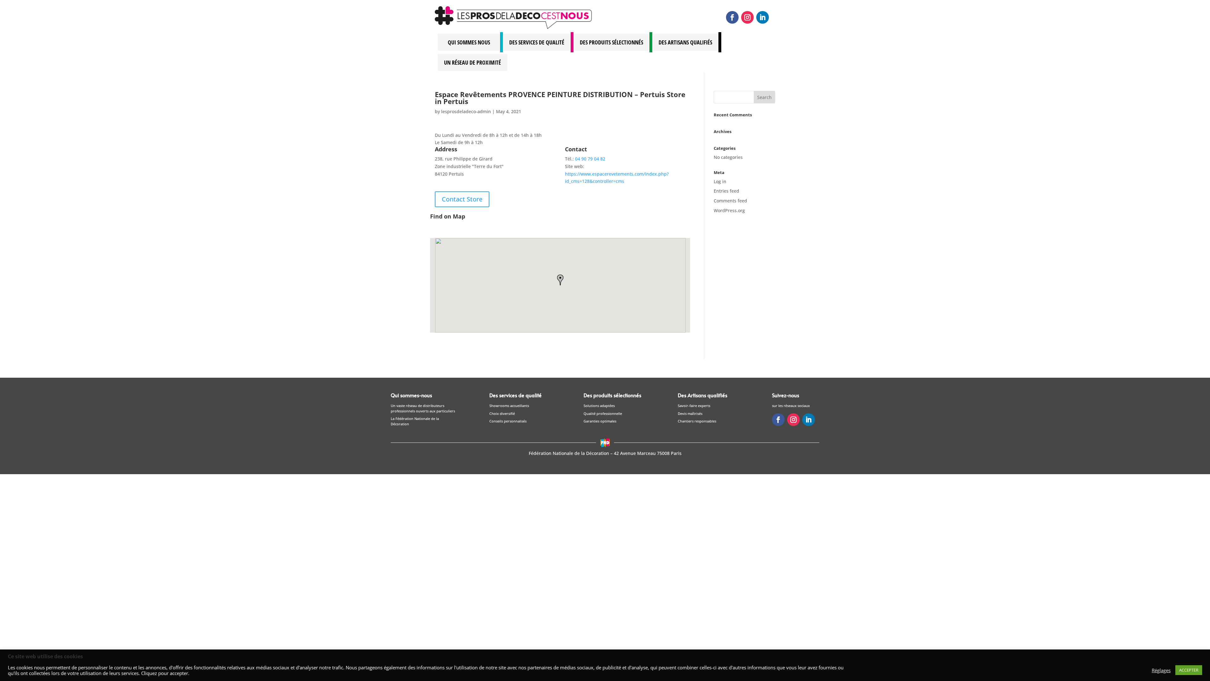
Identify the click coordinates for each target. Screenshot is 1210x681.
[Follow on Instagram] (747, 17)
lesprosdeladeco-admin (466, 111)
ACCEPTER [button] (1188, 670)
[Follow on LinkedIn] (762, 17)
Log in (720, 181)
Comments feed (730, 201)
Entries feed (726, 191)
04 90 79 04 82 (590, 159)
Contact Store (462, 199)
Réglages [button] (1161, 670)
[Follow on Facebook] (732, 17)
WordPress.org (729, 210)
